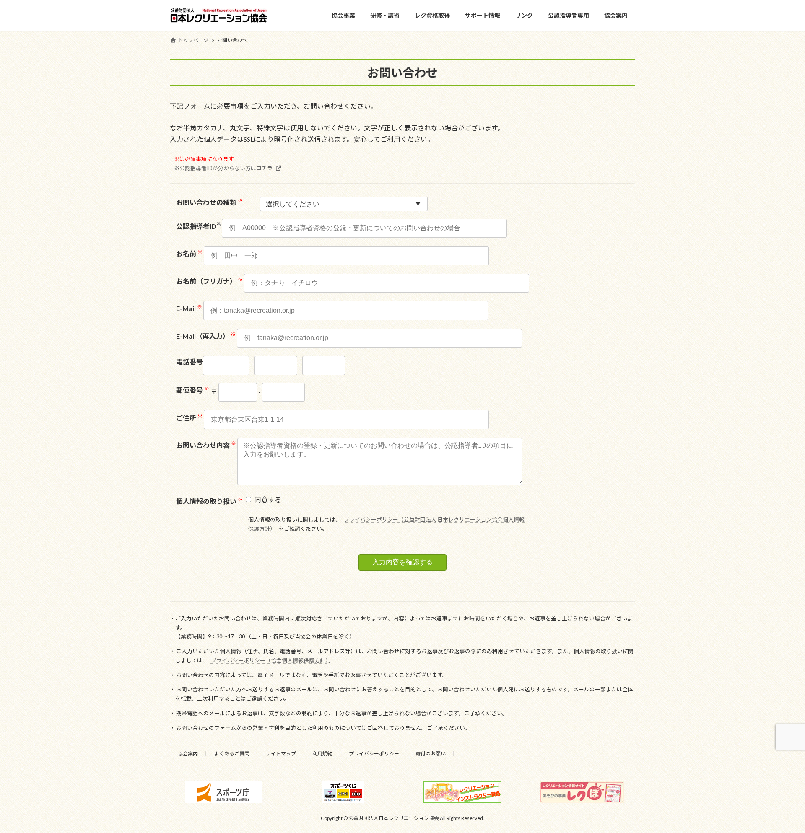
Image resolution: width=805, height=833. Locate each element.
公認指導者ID (199, 226)
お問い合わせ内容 (206, 445)
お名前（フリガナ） (209, 281)
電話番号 (189, 362)
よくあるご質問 (231, 753)
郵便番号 (192, 390)
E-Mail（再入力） (206, 336)
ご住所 (189, 418)
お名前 (189, 253)
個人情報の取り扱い (209, 501)
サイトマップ (281, 753)
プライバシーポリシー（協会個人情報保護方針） (269, 660)
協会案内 (188, 753)
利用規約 (322, 753)
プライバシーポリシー (374, 753)
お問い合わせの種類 (209, 201)
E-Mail (189, 308)
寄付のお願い (430, 753)
